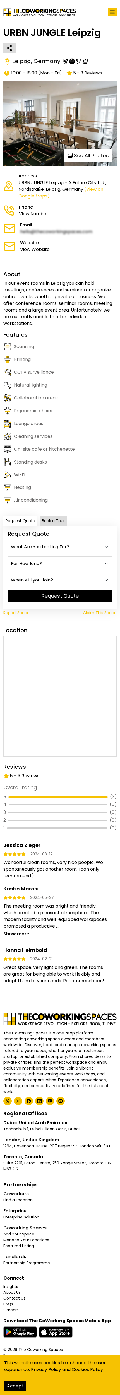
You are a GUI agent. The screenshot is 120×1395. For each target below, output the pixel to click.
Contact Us (14, 1298)
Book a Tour (53, 520)
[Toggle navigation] (112, 12)
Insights (10, 1286)
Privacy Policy (46, 1369)
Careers (11, 1310)
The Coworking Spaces (40, 1349)
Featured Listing (18, 1246)
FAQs (8, 1304)
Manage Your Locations (26, 1240)
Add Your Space (18, 1234)
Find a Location (18, 1200)
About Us (12, 1292)
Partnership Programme (26, 1263)
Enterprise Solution (21, 1217)
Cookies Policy (87, 1369)
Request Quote (20, 520)
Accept (15, 1386)
